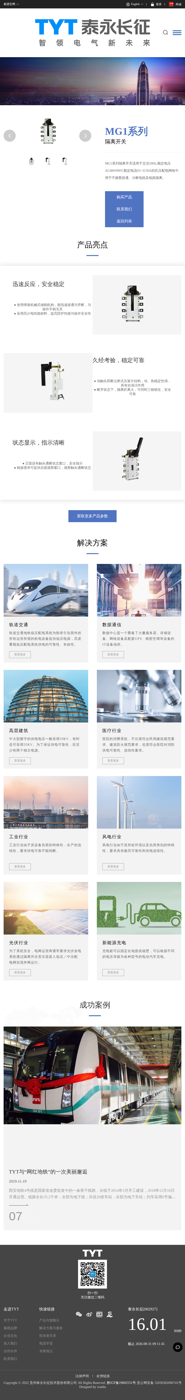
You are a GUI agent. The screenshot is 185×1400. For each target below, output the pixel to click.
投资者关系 (47, 1336)
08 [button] (15, 1216)
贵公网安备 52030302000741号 (159, 1383)
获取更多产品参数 (92, 516)
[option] (92, 1082)
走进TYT (11, 1309)
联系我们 (124, 209)
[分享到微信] (79, 1314)
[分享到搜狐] (110, 1314)
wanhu (101, 1387)
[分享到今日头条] (99, 1314)
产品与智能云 (49, 1320)
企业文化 (10, 1336)
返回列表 (124, 221)
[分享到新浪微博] (89, 1314)
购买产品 (124, 197)
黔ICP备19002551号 (121, 1383)
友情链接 (103, 1376)
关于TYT (10, 1320)
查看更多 (20, 654)
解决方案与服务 (51, 1328)
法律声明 (82, 1376)
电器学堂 (46, 1343)
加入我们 (10, 1343)
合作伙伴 (10, 1351)
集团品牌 (10, 1328)
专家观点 (46, 1351)
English (135, 4)
